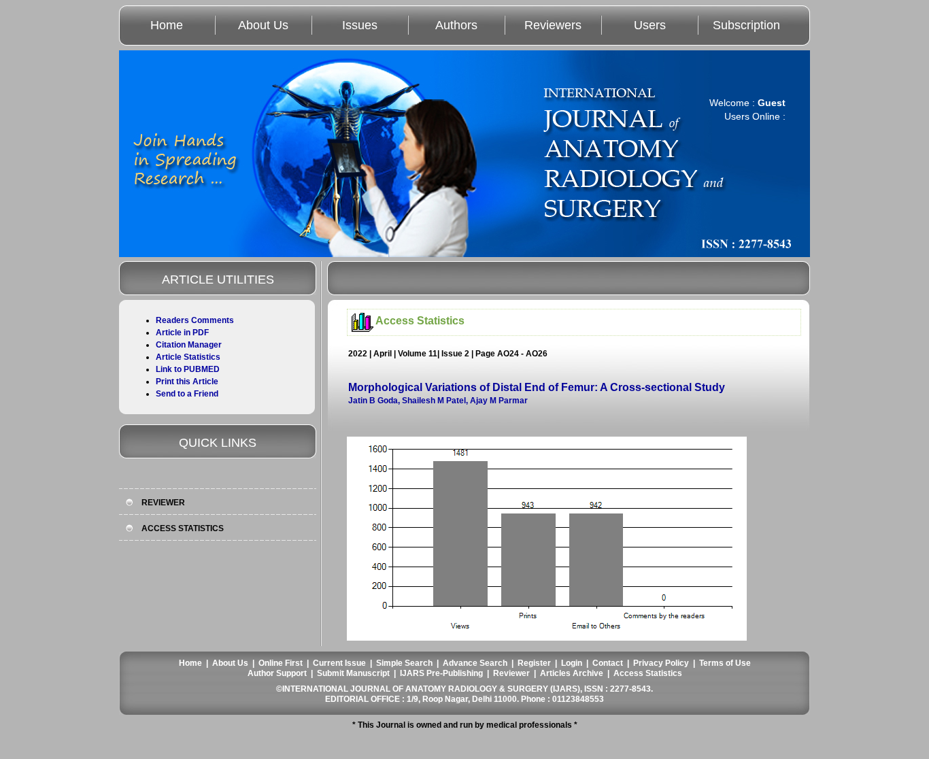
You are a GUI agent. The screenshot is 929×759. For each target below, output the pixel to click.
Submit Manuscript (353, 673)
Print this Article (187, 381)
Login (571, 663)
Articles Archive (571, 673)
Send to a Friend (187, 394)
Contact (607, 663)
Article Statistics (188, 357)
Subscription (746, 25)
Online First (280, 663)
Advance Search (475, 663)
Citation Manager (189, 345)
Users (650, 25)
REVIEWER (163, 502)
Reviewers (552, 25)
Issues (359, 25)
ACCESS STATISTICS (182, 528)
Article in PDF (182, 332)
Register (534, 663)
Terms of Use (725, 663)
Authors (456, 25)
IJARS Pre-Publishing (441, 673)
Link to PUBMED (188, 369)
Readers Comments (195, 320)
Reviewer (511, 673)
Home (166, 25)
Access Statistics (647, 673)
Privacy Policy (661, 663)
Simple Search (404, 663)
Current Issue (339, 663)
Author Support (277, 673)
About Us (263, 25)
